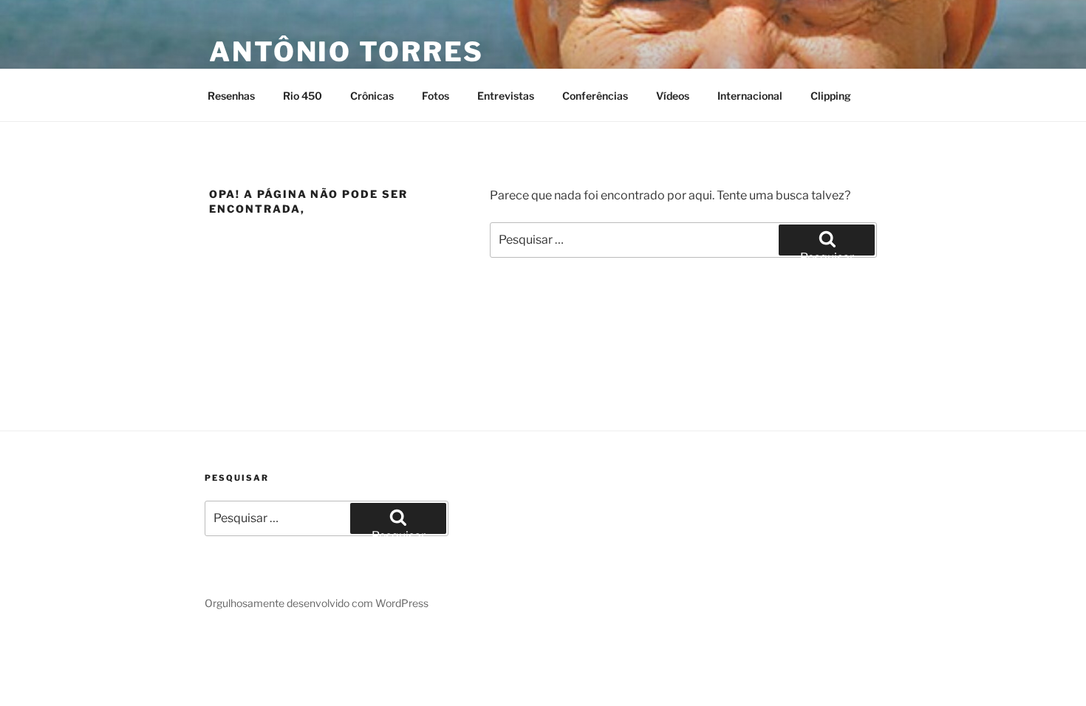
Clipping (830, 95)
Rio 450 (302, 95)
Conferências (595, 95)
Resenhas (231, 95)
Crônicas (372, 95)
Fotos (435, 95)
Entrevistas (505, 95)
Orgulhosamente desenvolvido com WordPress (316, 603)
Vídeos (672, 95)
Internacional (749, 95)
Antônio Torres (346, 51)
